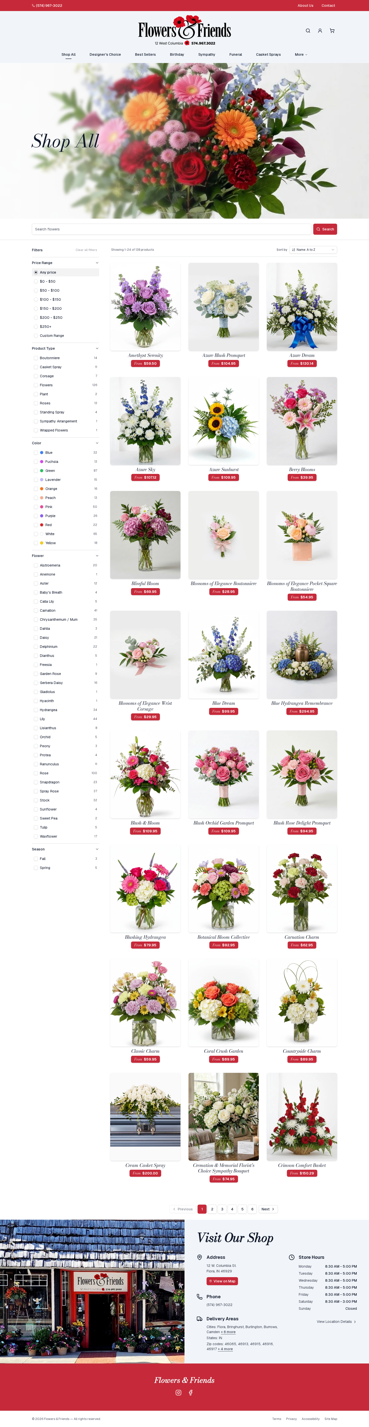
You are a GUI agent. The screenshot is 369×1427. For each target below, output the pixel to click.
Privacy (291, 1419)
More (299, 54)
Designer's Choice (105, 54)
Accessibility (311, 1419)
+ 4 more (225, 1349)
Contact (328, 5)
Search (328, 229)
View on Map (224, 1281)
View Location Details (334, 1321)
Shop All (69, 54)
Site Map (331, 1419)
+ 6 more (228, 1332)
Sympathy (206, 54)
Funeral (235, 54)
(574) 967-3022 (49, 5)
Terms (276, 1419)
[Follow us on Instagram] (178, 1393)
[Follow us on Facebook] (190, 1393)
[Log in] (320, 31)
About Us (306, 5)
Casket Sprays (268, 54)
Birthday (177, 54)
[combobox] (313, 250)
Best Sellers (145, 54)
